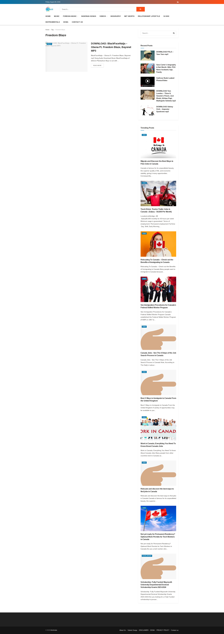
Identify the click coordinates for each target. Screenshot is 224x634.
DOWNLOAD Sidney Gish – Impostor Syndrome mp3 (164, 109)
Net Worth (129, 16)
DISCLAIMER (143, 630)
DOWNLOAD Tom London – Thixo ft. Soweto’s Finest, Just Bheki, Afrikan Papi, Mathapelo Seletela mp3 (166, 96)
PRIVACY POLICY (163, 630)
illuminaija (54, 630)
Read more (98, 65)
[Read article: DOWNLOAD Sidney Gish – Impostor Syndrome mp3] (148, 110)
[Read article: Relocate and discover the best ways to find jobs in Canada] (158, 473)
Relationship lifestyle (149, 16)
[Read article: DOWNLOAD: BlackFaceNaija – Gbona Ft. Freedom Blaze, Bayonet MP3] (67, 57)
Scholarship (146, 555)
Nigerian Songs (88, 16)
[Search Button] (140, 9)
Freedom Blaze (60, 30)
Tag (52, 30)
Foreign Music (70, 16)
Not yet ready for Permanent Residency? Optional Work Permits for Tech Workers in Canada (158, 536)
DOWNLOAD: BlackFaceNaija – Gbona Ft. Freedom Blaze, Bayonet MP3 (111, 47)
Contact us (77, 22)
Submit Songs (132, 630)
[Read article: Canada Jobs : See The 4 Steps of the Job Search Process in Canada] (158, 337)
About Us (122, 630)
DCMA (65, 22)
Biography (116, 16)
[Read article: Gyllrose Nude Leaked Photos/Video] (148, 82)
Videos (103, 16)
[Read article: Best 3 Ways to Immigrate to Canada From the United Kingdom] (158, 382)
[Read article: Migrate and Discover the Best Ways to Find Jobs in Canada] (158, 145)
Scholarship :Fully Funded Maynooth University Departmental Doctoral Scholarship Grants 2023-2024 (156, 584)
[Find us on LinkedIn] (177, 2)
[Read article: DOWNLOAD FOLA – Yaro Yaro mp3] (148, 56)
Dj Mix (166, 16)
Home (48, 16)
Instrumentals (53, 22)
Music (56, 16)
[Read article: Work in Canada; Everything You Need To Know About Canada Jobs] (158, 428)
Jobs (144, 135)
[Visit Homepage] (49, 9)
